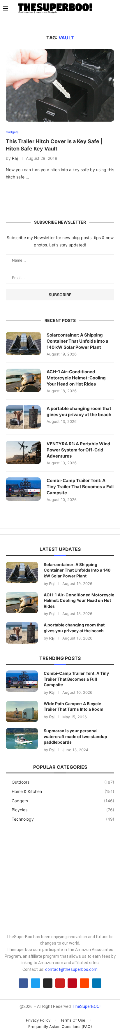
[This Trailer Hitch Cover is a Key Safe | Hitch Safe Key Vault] (60, 85)
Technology (63, 819)
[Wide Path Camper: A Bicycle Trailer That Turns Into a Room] (22, 711)
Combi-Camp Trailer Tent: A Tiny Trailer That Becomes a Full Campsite (80, 486)
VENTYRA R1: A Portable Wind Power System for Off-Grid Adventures (78, 450)
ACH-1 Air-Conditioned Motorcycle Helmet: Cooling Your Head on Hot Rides (76, 378)
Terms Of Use (72, 1020)
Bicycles (63, 809)
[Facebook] (23, 983)
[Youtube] (60, 983)
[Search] (114, 8)
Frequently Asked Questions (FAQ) (60, 1026)
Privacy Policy (38, 1020)
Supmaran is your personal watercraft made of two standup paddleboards (75, 736)
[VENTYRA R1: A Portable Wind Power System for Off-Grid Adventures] (23, 452)
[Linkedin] (96, 983)
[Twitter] (35, 983)
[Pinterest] (72, 983)
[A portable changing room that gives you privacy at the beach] (23, 417)
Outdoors (63, 782)
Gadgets (63, 800)
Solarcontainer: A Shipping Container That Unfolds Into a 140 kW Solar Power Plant (77, 341)
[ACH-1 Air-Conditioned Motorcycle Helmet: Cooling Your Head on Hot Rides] (23, 380)
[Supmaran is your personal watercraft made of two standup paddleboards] (22, 738)
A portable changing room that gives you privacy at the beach (79, 411)
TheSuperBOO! (86, 1006)
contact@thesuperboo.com (71, 969)
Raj (15, 158)
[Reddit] (84, 983)
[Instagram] (47, 983)
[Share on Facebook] (57, 187)
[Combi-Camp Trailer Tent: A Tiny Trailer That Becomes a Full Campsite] (23, 489)
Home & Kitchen (63, 791)
